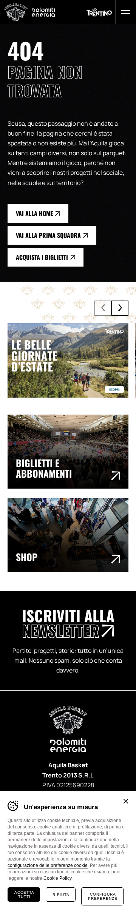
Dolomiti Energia (43, 12)
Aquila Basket (16, 12)
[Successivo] (119, 308)
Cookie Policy (57, 878)
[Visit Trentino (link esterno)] (68, 360)
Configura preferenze (102, 896)
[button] (124, 12)
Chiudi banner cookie (125, 801)
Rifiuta (61, 895)
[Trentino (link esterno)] (99, 12)
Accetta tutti (24, 894)
